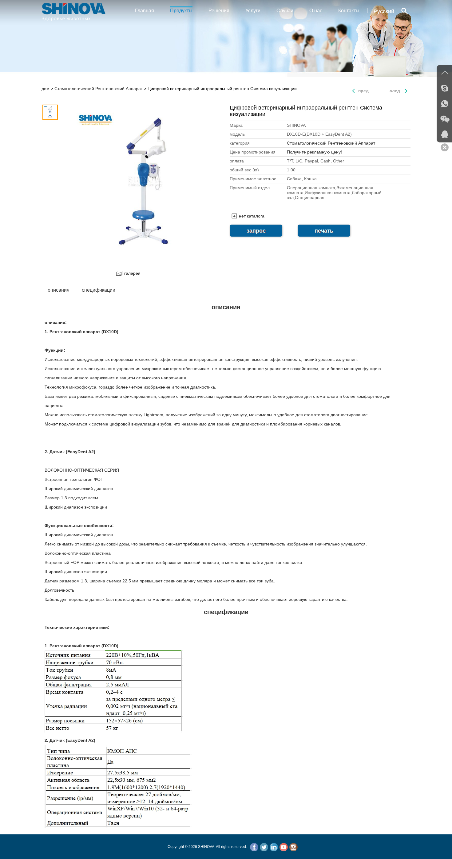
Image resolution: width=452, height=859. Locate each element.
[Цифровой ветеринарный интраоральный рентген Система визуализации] (145, 182)
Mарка (236, 125)
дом (46, 88)
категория (240, 143)
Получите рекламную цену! (314, 152)
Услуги (252, 10)
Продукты (181, 10)
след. (395, 90)
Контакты (348, 10)
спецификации (98, 290)
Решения (218, 10)
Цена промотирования (253, 152)
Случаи (284, 10)
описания (58, 290)
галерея (132, 273)
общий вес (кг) (244, 169)
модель (237, 134)
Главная (144, 10)
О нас (315, 10)
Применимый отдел (250, 187)
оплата (237, 160)
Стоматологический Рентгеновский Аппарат (98, 88)
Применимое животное (253, 178)
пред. (364, 90)
